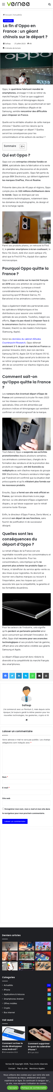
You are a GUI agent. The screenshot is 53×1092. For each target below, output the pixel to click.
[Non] (49, 1081)
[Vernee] (18, 4)
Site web (6, 798)
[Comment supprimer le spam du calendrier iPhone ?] (39, 1033)
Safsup (26, 705)
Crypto (7, 1008)
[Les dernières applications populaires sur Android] (10, 956)
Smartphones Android (13, 999)
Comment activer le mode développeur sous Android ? (12, 1046)
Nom (5, 777)
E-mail (6, 788)
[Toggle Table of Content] (21, 146)
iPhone (7, 990)
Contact (11, 1068)
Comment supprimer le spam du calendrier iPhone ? (39, 1046)
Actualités (8, 985)
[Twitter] (12, 676)
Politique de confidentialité (33, 1088)
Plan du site (22, 1068)
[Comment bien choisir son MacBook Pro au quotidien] (10, 946)
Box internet (9, 1012)
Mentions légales (37, 1068)
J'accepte (12, 1088)
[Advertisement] (26, 36)
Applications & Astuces (14, 994)
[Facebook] (5, 676)
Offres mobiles (10, 1003)
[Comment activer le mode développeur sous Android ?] (13, 1033)
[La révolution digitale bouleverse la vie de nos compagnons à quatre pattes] (26, 956)
